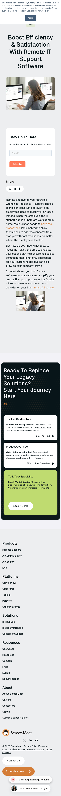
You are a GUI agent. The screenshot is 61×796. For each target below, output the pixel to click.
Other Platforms (11, 606)
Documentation (10, 678)
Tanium (6, 594)
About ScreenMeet (12, 693)
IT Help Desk (9, 621)
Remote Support (11, 549)
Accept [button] (30, 17)
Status (6, 711)
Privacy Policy (31, 746)
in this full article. (44, 287)
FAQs (5, 666)
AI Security (8, 561)
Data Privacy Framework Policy (29, 749)
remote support (44, 427)
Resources (8, 654)
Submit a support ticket (15, 717)
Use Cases (8, 648)
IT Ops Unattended (12, 627)
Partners (7, 600)
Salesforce (8, 588)
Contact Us (8, 705)
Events (6, 672)
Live (4, 567)
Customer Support (12, 633)
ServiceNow (9, 582)
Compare (7, 660)
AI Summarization (12, 555)
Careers (6, 699)
